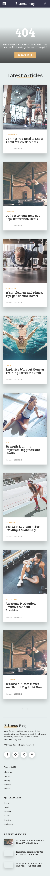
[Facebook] (7, 755)
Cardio (9, 365)
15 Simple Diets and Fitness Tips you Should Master (24, 294)
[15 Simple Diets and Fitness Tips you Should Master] (25, 261)
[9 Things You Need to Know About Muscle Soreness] (25, 107)
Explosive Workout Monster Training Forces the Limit (25, 371)
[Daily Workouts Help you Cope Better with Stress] (25, 184)
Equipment (11, 522)
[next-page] (27, 709)
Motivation (11, 599)
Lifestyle (10, 211)
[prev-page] (22, 709)
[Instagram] (15, 755)
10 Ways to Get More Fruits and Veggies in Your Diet (29, 864)
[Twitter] (24, 755)
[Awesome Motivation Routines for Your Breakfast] (25, 572)
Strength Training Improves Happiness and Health (23, 449)
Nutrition (11, 288)
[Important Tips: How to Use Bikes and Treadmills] (8, 853)
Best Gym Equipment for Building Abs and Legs (23, 528)
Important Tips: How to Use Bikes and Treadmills (29, 853)
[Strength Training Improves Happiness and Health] (25, 415)
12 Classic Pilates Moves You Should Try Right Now (24, 685)
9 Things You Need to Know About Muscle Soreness (24, 140)
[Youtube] (32, 755)
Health (9, 442)
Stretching (11, 134)
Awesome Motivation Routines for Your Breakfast (21, 606)
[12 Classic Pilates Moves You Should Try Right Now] (25, 652)
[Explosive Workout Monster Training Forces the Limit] (25, 338)
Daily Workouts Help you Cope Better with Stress (23, 217)
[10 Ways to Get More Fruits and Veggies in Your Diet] (8, 865)
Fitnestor (9, 149)
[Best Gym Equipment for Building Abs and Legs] (25, 495)
